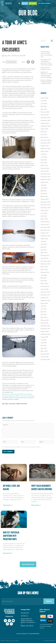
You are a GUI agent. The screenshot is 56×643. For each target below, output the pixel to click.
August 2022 (44, 210)
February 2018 (45, 286)
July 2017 (43, 306)
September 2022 (46, 207)
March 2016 (44, 351)
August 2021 (44, 238)
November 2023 (45, 176)
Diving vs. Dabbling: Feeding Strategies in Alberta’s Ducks (46, 81)
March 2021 (44, 252)
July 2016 (43, 340)
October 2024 (45, 146)
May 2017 (43, 312)
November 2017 (45, 295)
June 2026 (44, 103)
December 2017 (45, 292)
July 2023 (44, 185)
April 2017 (43, 314)
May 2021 (43, 247)
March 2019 (44, 269)
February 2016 (45, 354)
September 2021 (45, 236)
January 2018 (44, 289)
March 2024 (44, 165)
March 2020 (44, 267)
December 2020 (45, 261)
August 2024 (44, 151)
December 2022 (45, 202)
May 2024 (44, 160)
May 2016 (43, 345)
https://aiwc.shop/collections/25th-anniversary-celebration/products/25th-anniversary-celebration (18, 395)
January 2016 (44, 357)
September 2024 (46, 148)
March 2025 (44, 137)
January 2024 (45, 171)
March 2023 (44, 196)
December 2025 (45, 117)
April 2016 (44, 348)
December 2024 (45, 140)
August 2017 (44, 303)
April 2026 (44, 109)
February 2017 (45, 320)
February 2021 (45, 255)
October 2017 (44, 297)
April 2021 (44, 250)
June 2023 (44, 188)
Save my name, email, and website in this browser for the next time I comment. (22, 447)
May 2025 (44, 131)
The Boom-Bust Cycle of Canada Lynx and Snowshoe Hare (46, 54)
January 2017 (44, 323)
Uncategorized (11, 62)
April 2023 (44, 193)
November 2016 (45, 328)
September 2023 (46, 179)
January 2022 (45, 224)
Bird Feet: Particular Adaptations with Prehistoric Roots (11, 536)
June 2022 (44, 213)
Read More (7, 505)
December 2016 (45, 326)
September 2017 (45, 300)
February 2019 (45, 272)
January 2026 (45, 115)
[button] (19, 3)
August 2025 (44, 129)
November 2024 (45, 143)
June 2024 (44, 157)
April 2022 (44, 216)
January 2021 (44, 258)
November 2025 (45, 120)
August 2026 (44, 98)
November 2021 (45, 230)
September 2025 (46, 126)
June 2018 (44, 275)
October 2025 (45, 123)
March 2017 (44, 317)
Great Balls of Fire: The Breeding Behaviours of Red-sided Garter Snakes (46, 62)
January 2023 (45, 199)
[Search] (52, 41)
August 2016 (44, 337)
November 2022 (45, 205)
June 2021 (44, 244)
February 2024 (45, 168)
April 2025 (44, 134)
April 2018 (43, 281)
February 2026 (45, 112)
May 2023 (44, 191)
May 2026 (44, 106)
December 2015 (45, 359)
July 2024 (44, 154)
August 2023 (44, 182)
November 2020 (45, 264)
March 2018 (44, 283)
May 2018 (43, 278)
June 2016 (44, 342)
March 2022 (44, 219)
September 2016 (45, 334)
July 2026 (44, 100)
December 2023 (45, 174)
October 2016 (45, 331)
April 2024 (44, 162)
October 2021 (45, 233)
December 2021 (45, 227)
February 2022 (45, 221)
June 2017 (44, 309)
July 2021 (43, 241)
